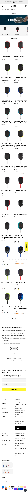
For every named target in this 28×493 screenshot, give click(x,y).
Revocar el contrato (19, 427)
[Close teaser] (25, 251)
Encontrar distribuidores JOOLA (7, 415)
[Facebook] (3, 466)
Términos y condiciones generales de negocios (20, 405)
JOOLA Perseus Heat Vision (6, 283)
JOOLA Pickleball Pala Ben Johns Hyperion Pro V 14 (7, 145)
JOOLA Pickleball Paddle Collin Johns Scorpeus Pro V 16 (7, 168)
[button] (26, 246)
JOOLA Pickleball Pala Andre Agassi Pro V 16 (6, 101)
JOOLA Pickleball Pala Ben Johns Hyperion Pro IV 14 (20, 215)
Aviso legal (17, 402)
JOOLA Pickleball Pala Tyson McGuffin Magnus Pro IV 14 (7, 237)
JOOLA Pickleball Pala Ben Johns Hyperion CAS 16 (20, 308)
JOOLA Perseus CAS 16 (7, 260)
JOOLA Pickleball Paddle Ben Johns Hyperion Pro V (20, 123)
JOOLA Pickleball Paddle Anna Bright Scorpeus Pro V (20, 145)
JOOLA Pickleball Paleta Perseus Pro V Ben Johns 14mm (20, 56)
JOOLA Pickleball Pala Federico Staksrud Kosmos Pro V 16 (6, 79)
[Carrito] (25, 6)
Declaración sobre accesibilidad (19, 422)
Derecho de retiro (19, 416)
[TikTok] (6, 466)
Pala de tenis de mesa (7, 437)
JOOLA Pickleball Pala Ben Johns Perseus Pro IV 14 (7, 192)
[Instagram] (8, 466)
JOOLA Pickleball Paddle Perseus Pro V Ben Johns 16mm (7, 56)
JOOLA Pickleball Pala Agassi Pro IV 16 (20, 191)
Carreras (4, 406)
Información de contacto (5, 402)
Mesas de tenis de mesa (6, 441)
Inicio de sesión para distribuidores (6, 411)
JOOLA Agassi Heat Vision (19, 283)
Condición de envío (19, 419)
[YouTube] (8, 472)
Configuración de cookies (19, 413)
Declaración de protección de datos (20, 409)
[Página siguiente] (18, 318)
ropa (3, 446)
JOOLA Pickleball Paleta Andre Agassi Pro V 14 (20, 101)
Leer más (14, 348)
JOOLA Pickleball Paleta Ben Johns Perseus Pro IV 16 (20, 168)
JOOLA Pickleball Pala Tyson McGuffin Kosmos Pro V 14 (20, 79)
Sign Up (14, 389)
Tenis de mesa (5, 435)
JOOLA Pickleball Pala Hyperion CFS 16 (20, 236)
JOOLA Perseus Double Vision (7, 307)
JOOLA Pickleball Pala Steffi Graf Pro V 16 (6, 122)
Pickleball (20, 333)
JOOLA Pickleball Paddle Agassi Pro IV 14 (7, 214)
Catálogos (4, 408)
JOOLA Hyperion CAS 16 (20, 260)
